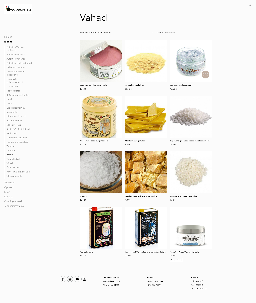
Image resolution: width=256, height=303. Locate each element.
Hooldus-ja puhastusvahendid (15, 81)
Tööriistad (11, 150)
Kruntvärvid (12, 86)
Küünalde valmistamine (18, 95)
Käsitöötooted (13, 91)
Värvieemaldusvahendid (18, 171)
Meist (7, 191)
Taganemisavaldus (14, 205)
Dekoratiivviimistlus (16, 67)
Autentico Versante (16, 59)
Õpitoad (8, 187)
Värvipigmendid (14, 176)
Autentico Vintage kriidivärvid (15, 49)
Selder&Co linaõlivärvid (18, 129)
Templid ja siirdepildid (17, 142)
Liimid (9, 103)
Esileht (8, 36)
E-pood (8, 41)
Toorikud (11, 146)
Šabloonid (12, 133)
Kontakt (8, 196)
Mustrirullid (12, 112)
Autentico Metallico (16, 54)
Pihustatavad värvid (16, 116)
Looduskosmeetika (16, 108)
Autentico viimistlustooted (19, 63)
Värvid (10, 163)
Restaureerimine (14, 120)
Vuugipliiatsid (13, 159)
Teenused (9, 182)
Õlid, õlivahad (13, 167)
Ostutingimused (13, 201)
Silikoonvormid (14, 125)
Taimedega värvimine (17, 137)
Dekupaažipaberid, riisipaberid (16, 73)
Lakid (9, 99)
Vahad (10, 154)
